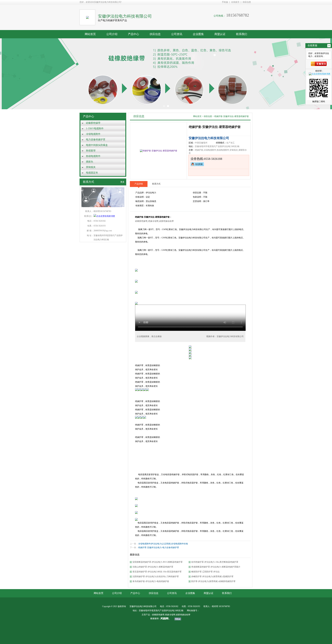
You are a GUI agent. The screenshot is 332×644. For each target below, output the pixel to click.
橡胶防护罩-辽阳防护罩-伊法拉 (205, 571)
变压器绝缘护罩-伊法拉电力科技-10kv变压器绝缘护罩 (157, 571)
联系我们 (241, 34)
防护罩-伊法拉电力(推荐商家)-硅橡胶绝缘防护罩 (213, 581)
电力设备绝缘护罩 (95, 139)
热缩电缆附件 (93, 156)
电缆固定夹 (92, 172)
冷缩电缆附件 (93, 134)
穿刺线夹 (91, 167)
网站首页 (90, 34)
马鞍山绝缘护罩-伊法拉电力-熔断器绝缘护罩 (152, 567)
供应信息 (247, 2)
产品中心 (133, 34)
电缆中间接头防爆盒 (97, 145)
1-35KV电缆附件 (95, 128)
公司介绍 (111, 34)
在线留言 (235, 2)
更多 (122, 182)
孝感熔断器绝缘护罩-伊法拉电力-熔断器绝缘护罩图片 (215, 567)
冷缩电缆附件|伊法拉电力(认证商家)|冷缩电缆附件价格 (163, 544)
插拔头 (89, 161)
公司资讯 (176, 34)
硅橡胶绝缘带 (93, 123)
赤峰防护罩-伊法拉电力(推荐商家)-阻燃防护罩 (212, 576)
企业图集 (198, 34)
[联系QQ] (104, 216)
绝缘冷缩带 (153, 221)
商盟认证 (219, 34)
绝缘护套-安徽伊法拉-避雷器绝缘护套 (231, 116)
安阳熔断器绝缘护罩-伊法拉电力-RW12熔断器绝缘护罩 (157, 562)
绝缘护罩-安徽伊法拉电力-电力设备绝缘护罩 (158, 547)
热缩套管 (91, 150)
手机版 (225, 2)
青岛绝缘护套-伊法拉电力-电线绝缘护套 (150, 581)
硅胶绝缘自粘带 (166, 221)
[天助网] (161, 618)
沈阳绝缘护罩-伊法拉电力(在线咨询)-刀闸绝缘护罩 (155, 576)
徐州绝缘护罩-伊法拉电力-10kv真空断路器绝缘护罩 (214, 562)
